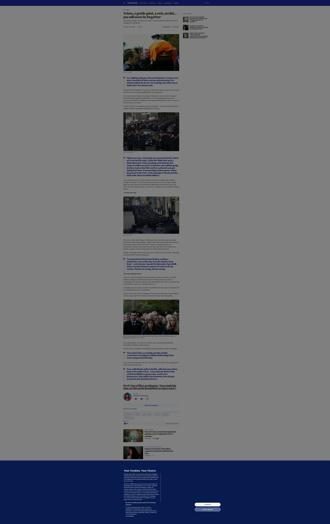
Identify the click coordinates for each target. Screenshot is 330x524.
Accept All (208, 504)
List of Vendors (130, 516)
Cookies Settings (208, 509)
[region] (165, 492)
